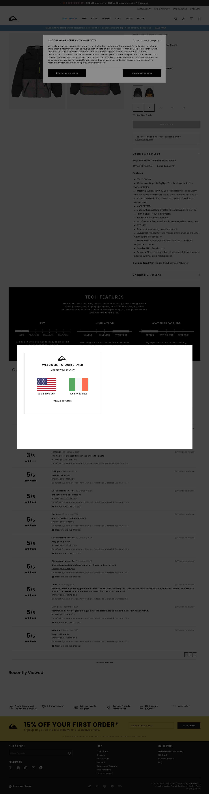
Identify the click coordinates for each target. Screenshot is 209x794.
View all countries (63, 401)
